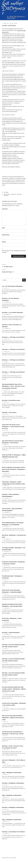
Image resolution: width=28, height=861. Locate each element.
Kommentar (5, 209)
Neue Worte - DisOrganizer (9, 535)
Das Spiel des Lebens (14, 400)
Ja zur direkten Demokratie (16, 312)
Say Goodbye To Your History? (17, 831)
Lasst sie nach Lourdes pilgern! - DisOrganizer (14, 703)
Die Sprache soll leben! (9, 564)
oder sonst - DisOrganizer (8, 760)
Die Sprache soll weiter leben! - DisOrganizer (13, 562)
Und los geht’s (12, 412)
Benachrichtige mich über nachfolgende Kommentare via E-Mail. (14, 251)
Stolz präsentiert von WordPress (9, 857)
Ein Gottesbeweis (14, 524)
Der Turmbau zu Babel (9, 705)
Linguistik (13, 194)
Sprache (6, 195)
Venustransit (5, 578)
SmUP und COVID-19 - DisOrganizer (11, 455)
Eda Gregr (15, 23)
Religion (19, 194)
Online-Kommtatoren (14, 632)
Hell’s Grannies (14, 442)
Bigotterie (7, 194)
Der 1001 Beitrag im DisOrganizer (14, 286)
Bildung (6, 192)
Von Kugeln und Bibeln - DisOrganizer (12, 547)
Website (4, 242)
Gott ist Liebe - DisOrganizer (9, 618)
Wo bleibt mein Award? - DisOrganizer (12, 576)
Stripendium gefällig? (15, 592)
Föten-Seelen (5, 471)
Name (3, 228)
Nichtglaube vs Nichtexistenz (13, 772)
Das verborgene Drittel (16, 606)
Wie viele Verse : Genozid (16, 733)
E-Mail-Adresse (6, 235)
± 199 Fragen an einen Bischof (17, 337)
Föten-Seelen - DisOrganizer (9, 482)
